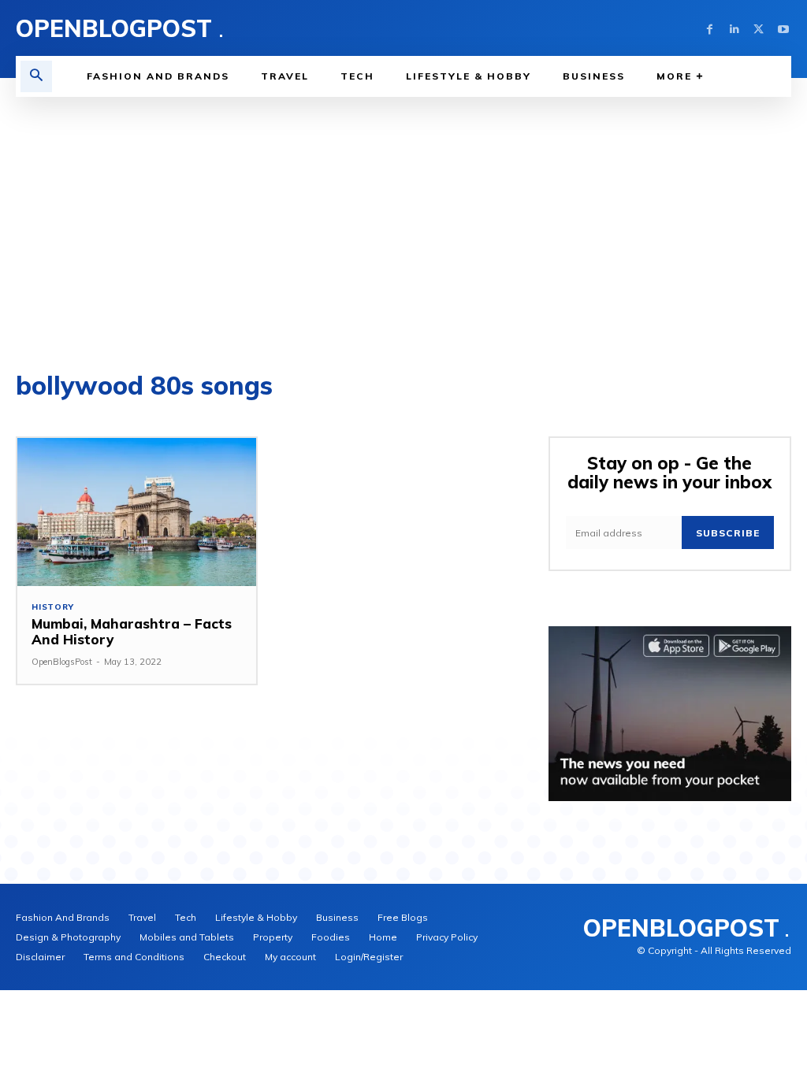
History (53, 607)
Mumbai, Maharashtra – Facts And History (132, 631)
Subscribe (728, 533)
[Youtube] (783, 28)
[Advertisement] (403, 215)
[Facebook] (709, 28)
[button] (36, 76)
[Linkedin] (734, 28)
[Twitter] (758, 28)
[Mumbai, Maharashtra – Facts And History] (136, 512)
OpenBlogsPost (62, 661)
